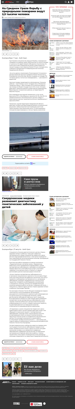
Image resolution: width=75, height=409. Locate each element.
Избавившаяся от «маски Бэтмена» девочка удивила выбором (63, 232)
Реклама (14, 381)
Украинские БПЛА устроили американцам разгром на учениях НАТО (63, 251)
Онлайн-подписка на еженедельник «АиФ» (56, 381)
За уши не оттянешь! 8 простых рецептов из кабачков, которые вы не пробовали (64, 204)
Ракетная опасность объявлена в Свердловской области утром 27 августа (61, 11)
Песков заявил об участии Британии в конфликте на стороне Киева (63, 76)
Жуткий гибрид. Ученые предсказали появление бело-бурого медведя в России (64, 224)
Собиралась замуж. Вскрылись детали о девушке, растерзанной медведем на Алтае (63, 68)
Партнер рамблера (24, 403)
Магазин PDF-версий (40, 381)
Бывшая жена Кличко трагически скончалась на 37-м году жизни (63, 86)
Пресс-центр (31, 381)
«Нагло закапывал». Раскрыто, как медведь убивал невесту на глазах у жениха (64, 53)
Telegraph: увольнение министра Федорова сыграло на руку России (63, 237)
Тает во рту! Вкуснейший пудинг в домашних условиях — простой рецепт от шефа (63, 58)
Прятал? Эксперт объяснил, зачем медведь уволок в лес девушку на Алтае (63, 48)
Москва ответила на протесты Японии (62, 95)
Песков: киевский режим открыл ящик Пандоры (62, 81)
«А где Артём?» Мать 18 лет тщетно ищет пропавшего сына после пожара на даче (64, 214)
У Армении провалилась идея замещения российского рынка (62, 246)
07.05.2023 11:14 (5, 6)
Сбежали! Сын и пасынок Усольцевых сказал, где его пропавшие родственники (64, 209)
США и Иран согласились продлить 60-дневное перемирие (63, 241)
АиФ (11, 50)
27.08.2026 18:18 (5, 195)
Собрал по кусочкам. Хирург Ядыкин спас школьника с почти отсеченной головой (64, 44)
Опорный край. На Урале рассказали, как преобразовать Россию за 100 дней (61, 17)
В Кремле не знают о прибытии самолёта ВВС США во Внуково (62, 90)
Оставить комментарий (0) (37, 156)
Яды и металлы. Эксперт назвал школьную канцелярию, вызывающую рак (63, 199)
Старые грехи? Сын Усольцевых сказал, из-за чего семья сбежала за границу (64, 63)
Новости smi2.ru (7, 191)
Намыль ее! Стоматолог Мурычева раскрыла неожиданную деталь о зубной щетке (64, 219)
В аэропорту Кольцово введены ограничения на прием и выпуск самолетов (61, 35)
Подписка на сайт (22, 381)
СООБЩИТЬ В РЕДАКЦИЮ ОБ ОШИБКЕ (29, 383)
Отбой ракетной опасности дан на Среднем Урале (61, 28)
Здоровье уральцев (6, 241)
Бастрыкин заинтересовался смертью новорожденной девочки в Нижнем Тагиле (61, 23)
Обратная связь (15, 383)
